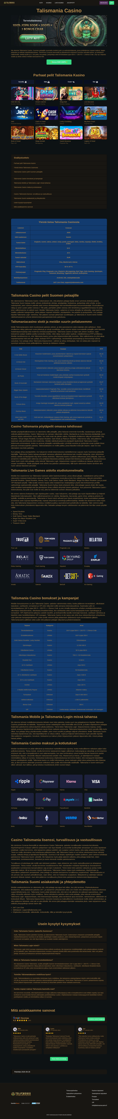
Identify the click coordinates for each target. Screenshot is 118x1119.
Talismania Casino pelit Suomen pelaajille (28, 172)
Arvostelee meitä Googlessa (96, 1019)
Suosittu (21, 82)
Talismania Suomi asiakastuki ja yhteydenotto (29, 198)
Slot (94, 82)
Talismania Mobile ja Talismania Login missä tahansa (32, 183)
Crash (70, 82)
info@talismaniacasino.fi (99, 1105)
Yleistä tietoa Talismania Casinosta (26, 167)
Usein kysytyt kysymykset (23, 202)
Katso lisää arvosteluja (59, 1059)
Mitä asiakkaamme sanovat (23, 207)
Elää (45, 82)
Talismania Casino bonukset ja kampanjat (28, 179)
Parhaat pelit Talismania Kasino (25, 163)
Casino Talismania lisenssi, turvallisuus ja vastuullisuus (33, 194)
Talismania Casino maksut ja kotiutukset (27, 187)
